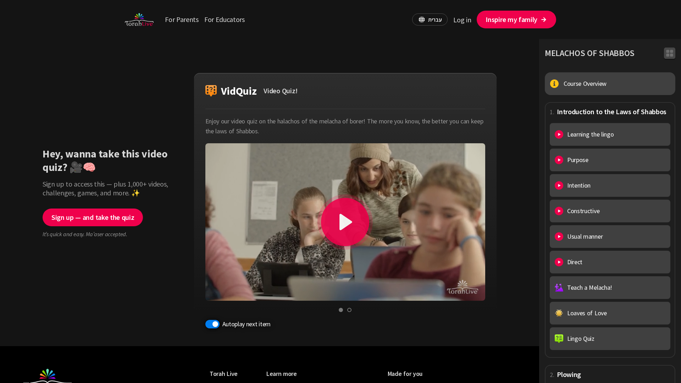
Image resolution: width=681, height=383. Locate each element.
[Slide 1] (341, 310)
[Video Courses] (669, 53)
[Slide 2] (349, 310)
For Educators (224, 19)
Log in (462, 19)
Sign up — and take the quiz (92, 217)
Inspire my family (511, 19)
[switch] (212, 324)
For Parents (181, 19)
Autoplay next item (246, 324)
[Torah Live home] (139, 19)
